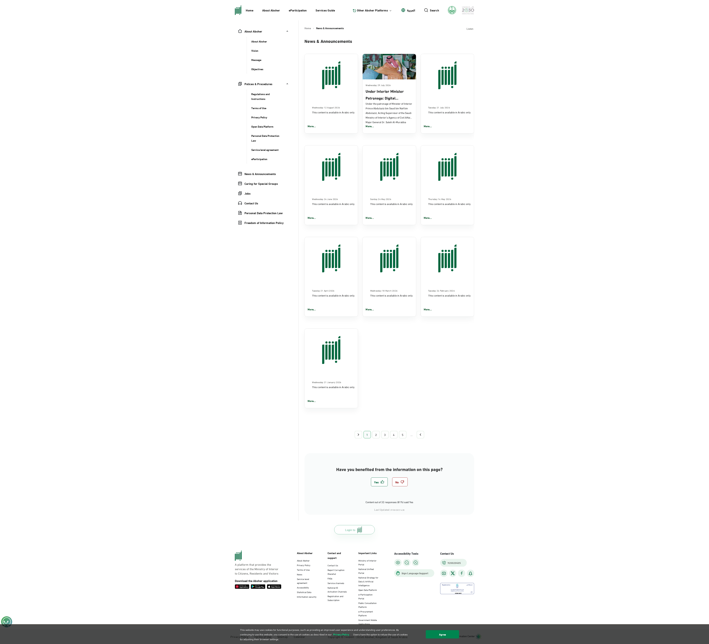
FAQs (330, 578)
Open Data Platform (367, 590)
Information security (306, 597)
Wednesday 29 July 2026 (378, 85)
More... (312, 126)
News (299, 574)
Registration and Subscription (335, 598)
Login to (350, 529)
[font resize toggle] (407, 562)
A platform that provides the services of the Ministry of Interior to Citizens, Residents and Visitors (256, 569)
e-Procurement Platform (365, 613)
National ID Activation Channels (337, 589)
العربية (411, 10)
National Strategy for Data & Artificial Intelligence (368, 581)
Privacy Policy (303, 565)
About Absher (271, 10)
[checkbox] (379, 481)
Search (434, 10)
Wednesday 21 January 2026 (326, 382)
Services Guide (325, 10)
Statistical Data (304, 592)
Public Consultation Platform (367, 605)
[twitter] (453, 573)
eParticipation (298, 10)
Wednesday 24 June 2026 (325, 199)
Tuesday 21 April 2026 (323, 290)
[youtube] (444, 573)
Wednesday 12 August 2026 (326, 107)
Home (249, 10)
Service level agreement (303, 581)
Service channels (336, 583)
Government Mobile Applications (367, 622)
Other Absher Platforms (372, 10)
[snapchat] (470, 573)
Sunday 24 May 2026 (380, 199)
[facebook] (461, 573)
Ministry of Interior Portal (367, 562)
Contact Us (333, 565)
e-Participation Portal (365, 596)
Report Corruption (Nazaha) (336, 572)
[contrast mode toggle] (398, 562)
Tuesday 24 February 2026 (441, 290)
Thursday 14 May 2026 (439, 199)
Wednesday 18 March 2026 (384, 290)
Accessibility (303, 587)
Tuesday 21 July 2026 (439, 107)
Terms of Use (303, 570)
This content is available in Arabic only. (333, 112)
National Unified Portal (366, 571)
